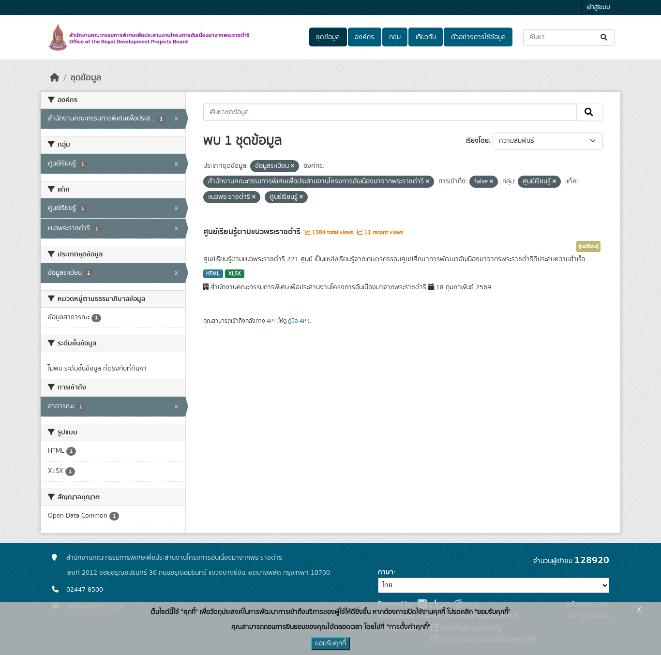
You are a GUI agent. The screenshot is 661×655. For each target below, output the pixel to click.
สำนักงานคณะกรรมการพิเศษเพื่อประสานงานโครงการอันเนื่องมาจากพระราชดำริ (174, 558)
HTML (213, 274)
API (271, 320)
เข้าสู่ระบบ (598, 7)
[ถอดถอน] (292, 166)
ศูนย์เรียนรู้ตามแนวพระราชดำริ (252, 231)
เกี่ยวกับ (426, 37)
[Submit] (604, 37)
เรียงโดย (477, 141)
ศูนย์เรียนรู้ (588, 246)
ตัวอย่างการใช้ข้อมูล (478, 37)
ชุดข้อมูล (328, 37)
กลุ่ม (395, 37)
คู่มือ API (298, 320)
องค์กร (364, 37)
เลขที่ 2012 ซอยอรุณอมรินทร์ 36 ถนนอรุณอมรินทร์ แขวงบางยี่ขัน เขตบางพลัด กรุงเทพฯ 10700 (198, 573)
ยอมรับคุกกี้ (330, 643)
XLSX (234, 274)
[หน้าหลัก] (55, 78)
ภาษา (385, 572)
